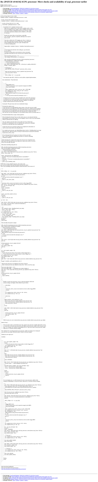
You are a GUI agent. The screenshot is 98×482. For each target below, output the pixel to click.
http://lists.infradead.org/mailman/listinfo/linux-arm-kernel (13, 469)
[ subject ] (22, 13)
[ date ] (13, 13)
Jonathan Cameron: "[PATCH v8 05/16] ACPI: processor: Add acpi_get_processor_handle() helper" (31, 12)
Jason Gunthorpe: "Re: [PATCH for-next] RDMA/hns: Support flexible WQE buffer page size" (32, 9)
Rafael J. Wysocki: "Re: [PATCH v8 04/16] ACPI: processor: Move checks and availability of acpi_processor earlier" (33, 10)
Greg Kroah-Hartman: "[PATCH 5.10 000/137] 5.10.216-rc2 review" (24, 8)
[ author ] (26, 13)
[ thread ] (17, 13)
